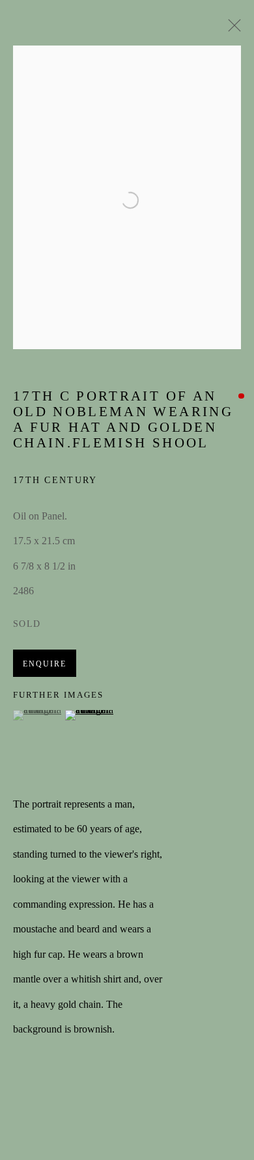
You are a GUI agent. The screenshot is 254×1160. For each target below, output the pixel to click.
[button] (37, 715)
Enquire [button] (44, 663)
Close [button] (231, 29)
